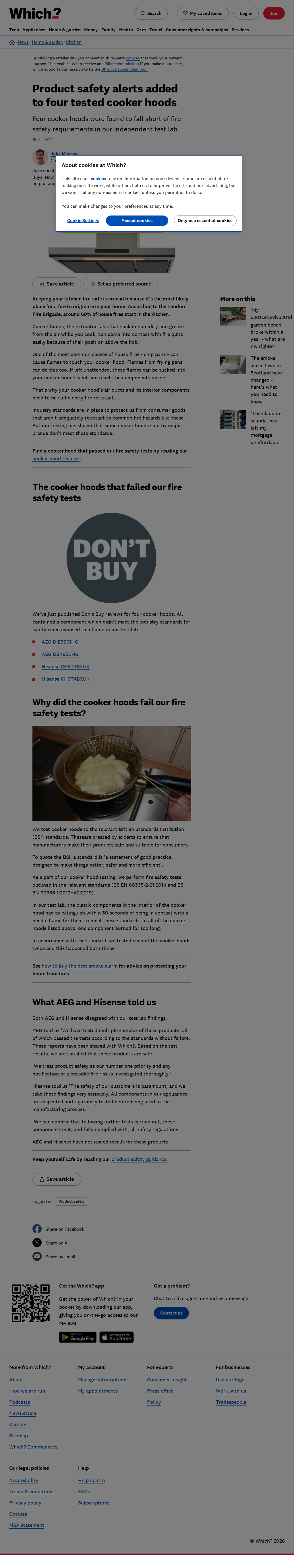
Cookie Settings (83, 221)
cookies (98, 178)
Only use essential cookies (205, 221)
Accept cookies (137, 221)
